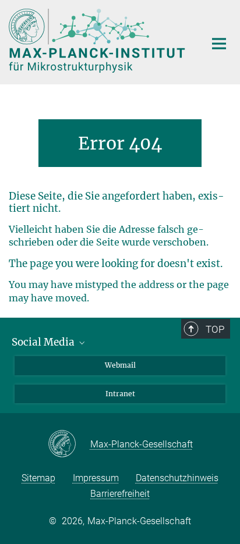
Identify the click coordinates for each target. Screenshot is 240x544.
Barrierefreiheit (120, 493)
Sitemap (38, 477)
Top (215, 329)
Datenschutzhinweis (177, 477)
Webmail (120, 365)
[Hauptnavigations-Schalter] (219, 43)
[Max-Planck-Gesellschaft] (69, 444)
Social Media (44, 342)
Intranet (120, 393)
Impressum (96, 477)
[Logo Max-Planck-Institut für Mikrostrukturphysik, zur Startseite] (98, 41)
